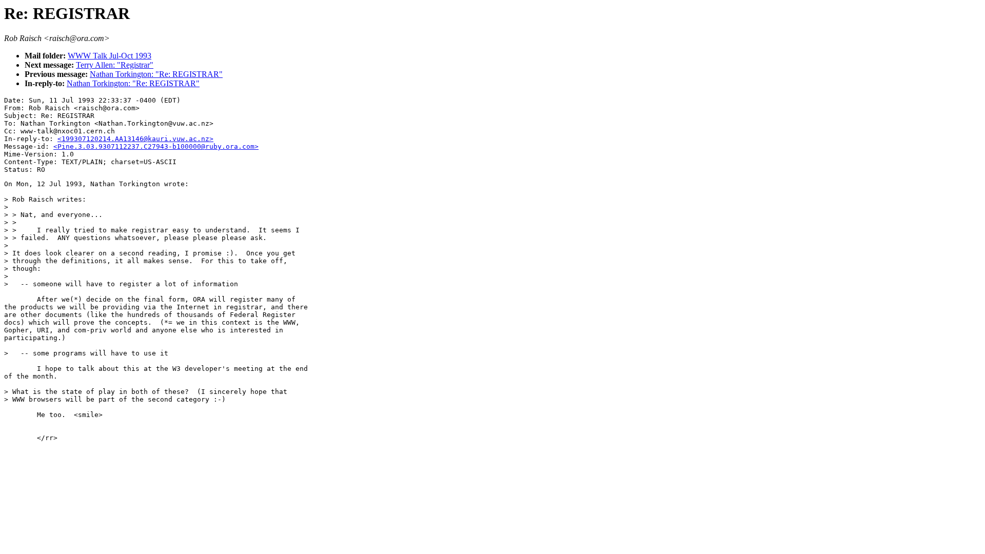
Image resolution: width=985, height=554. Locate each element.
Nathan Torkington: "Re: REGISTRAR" (156, 74)
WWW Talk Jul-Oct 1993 (109, 55)
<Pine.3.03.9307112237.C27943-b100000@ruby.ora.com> (156, 146)
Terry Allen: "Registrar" (114, 65)
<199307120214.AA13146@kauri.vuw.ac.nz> (135, 139)
